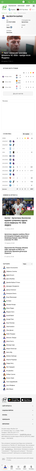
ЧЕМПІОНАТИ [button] (6, 419)
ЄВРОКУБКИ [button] (5, 424)
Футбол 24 (4, 13)
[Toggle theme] (24, 2)
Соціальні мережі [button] (7, 410)
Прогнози (21, 5)
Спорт (28, 5)
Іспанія (34, 9)
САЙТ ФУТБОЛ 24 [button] (7, 406)
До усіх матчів (18, 93)
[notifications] (29, 2)
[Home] (4, 9)
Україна (13, 9)
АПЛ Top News (23, 9)
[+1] (2, 2)
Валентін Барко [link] (22, 13)
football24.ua (9, 449)
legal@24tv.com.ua (25, 434)
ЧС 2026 (3, 50)
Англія (10, 13)
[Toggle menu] (33, 5)
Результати (12, 5)
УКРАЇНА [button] (4, 415)
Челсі (15, 13)
